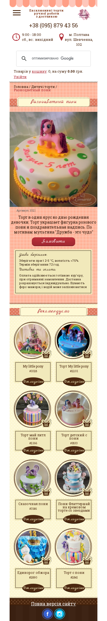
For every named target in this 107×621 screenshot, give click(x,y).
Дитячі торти (43, 86)
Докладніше (33, 381)
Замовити (53, 241)
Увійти (20, 76)
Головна (21, 86)
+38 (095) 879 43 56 (53, 25)
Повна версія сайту (53, 603)
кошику (39, 71)
